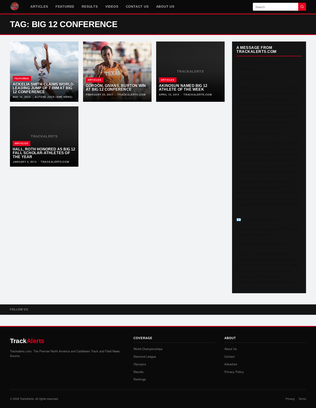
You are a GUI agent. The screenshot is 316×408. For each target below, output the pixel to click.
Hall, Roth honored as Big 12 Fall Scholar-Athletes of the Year (44, 153)
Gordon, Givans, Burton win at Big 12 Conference (116, 87)
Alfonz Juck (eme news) (53, 97)
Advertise (230, 364)
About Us (165, 6)
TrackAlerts (27, 399)
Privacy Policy (234, 372)
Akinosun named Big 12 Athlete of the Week (183, 87)
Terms (302, 399)
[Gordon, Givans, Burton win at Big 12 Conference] (117, 71)
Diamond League (144, 356)
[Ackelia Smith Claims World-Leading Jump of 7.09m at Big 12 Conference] (44, 71)
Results (90, 6)
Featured (65, 6)
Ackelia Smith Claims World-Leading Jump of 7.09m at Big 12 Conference (43, 88)
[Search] (302, 7)
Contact (229, 356)
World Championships (148, 349)
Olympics (139, 364)
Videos (111, 6)
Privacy (290, 399)
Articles (39, 6)
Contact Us (137, 6)
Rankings (139, 379)
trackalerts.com (131, 94)
